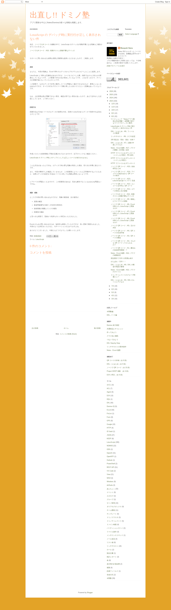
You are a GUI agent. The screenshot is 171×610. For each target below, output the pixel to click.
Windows (110, 481)
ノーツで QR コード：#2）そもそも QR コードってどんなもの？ (123, 243)
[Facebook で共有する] (55, 236)
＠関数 (109, 578)
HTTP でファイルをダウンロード (123, 163)
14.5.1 (109, 385)
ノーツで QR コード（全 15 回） (119, 367)
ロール (109, 550)
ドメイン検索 (112, 524)
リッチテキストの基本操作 (116, 347)
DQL (108, 399)
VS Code (110, 471)
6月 (112, 289)
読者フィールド (112, 571)
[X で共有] (52, 236)
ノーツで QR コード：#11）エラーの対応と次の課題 (123, 190)
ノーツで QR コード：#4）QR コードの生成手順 (123, 232)
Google (109, 424)
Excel (109, 410)
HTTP (109, 428)
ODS (108, 449)
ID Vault (110, 431)
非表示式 (110, 575)
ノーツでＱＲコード (42, 44)
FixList (109, 413)
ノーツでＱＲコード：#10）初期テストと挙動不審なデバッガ (52, 50)
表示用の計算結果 (113, 564)
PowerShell (111, 464)
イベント (110, 492)
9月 (112, 113)
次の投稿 (35, 328)
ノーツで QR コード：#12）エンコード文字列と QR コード (123, 185)
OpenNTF (110, 456)
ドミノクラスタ (112, 517)
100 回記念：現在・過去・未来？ (123, 140)
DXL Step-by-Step (113, 343)
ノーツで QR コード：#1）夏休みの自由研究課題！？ (123, 249)
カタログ (110, 496)
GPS (108, 421)
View (108, 474)
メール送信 (111, 539)
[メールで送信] (47, 236)
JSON (109, 435)
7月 (112, 286)
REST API (110, 467)
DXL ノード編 (112, 315)
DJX (108, 396)
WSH (109, 478)
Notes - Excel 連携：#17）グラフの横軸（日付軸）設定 (123, 149)
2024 (111, 98)
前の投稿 (97, 328)
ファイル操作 (112, 532)
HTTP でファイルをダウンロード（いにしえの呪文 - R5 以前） (123, 154)
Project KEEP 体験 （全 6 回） (118, 371)
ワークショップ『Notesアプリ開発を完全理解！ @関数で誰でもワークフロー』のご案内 (123, 121)
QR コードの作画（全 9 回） (117, 360)
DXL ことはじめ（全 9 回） (117, 364)
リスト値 (110, 542)
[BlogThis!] (50, 236)
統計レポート (112, 557)
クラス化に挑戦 (112, 336)
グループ (110, 499)
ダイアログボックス (114, 507)
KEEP (109, 438)
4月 (112, 295)
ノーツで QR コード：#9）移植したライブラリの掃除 (123, 200)
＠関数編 (110, 311)
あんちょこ (111, 489)
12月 (113, 104)
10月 (113, 110)
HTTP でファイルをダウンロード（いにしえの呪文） (123, 159)
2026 (111, 91)
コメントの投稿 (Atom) (68, 334)
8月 (112, 116)
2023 (111, 101)
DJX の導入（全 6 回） (115, 375)
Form (109, 417)
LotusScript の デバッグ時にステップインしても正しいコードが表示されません (59, 158)
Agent (109, 392)
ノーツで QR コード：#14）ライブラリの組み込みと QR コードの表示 (123, 173)
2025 (111, 94)
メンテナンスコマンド (115, 535)
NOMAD (110, 446)
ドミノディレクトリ (114, 521)
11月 (113, 107)
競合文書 (110, 553)
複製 (108, 568)
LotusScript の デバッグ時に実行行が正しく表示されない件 (123, 127)
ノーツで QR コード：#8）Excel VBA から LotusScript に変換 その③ (123, 206)
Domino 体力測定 (113, 325)
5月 (112, 292)
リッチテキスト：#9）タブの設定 (123, 136)
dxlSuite (110, 485)
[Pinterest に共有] (57, 236)
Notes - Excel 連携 (113, 350)
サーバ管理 (111, 503)
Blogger (90, 592)
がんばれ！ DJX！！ (118, 261)
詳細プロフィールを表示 (116, 66)
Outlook (109, 460)
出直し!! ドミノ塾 (60, 15)
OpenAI (109, 453)
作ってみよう (112, 332)
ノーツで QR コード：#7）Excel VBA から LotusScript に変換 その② (123, 213)
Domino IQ (111, 406)
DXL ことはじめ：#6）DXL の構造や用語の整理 (122, 266)
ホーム (66, 328)
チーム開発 (111, 510)
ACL (108, 388)
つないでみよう (112, 340)
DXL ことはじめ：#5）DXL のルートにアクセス (122, 281)
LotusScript (40, 239)
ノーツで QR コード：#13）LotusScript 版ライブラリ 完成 (123, 180)
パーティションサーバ (115, 528)
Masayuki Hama (127, 48)
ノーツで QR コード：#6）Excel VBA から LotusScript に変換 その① (123, 220)
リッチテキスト (112, 546)
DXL (108, 403)
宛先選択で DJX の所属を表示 (122, 258)
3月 (112, 299)
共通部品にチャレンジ (115, 329)
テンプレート (112, 514)
